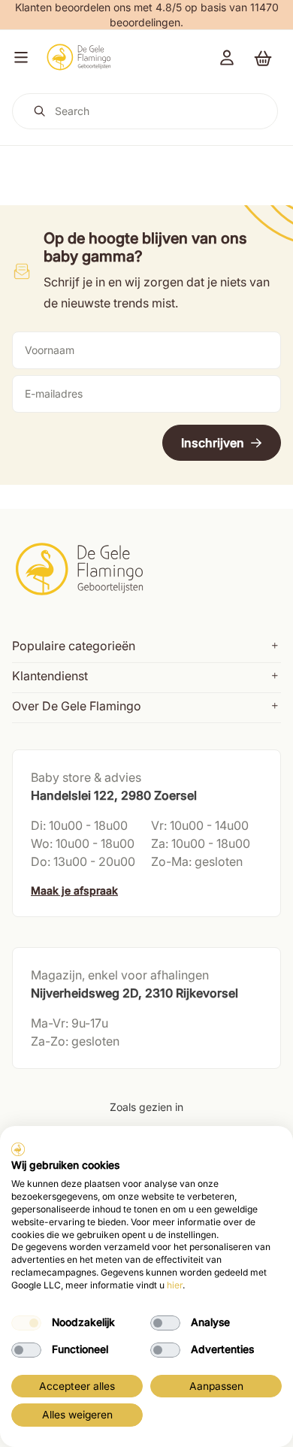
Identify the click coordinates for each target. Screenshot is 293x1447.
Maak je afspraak (74, 890)
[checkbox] (26, 1322)
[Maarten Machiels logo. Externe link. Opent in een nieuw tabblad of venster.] (18, 1149)
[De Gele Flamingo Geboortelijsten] (78, 57)
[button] (18, 57)
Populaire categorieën (73, 645)
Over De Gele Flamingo (76, 705)
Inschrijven (212, 442)
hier (175, 1285)
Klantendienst (50, 675)
